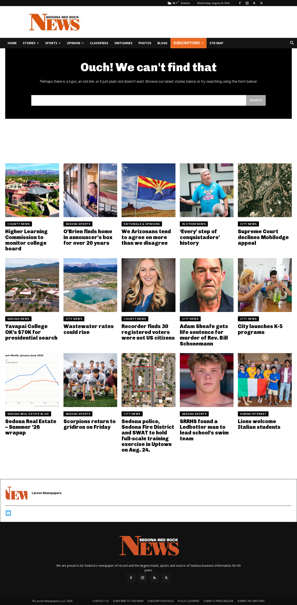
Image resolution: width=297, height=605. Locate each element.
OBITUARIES (123, 43)
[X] (261, 3)
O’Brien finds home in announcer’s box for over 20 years (87, 237)
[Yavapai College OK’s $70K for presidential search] (32, 285)
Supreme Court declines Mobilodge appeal (263, 237)
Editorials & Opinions (142, 224)
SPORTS (51, 43)
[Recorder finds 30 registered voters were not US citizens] (148, 285)
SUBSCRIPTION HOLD (161, 601)
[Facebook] (240, 3)
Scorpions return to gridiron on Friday (89, 424)
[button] (292, 43)
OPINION (73, 43)
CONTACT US (100, 601)
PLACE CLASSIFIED (188, 601)
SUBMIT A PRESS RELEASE (218, 601)
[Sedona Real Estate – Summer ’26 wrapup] (32, 380)
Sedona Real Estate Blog (28, 414)
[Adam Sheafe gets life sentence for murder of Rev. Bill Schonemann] (207, 285)
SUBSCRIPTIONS (187, 43)
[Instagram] (247, 3)
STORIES (29, 43)
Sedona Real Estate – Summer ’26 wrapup (30, 427)
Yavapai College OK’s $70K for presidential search (31, 332)
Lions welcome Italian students (259, 424)
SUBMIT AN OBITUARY (251, 601)
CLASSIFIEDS (99, 43)
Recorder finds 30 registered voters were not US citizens (148, 332)
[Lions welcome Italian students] (265, 380)
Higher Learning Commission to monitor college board (26, 240)
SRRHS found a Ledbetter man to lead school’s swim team (204, 430)
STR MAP (216, 43)
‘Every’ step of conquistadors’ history (200, 237)
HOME (12, 43)
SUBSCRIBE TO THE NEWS (128, 601)
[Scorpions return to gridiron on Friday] (90, 380)
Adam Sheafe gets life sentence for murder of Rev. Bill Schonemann (204, 335)
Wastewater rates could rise (88, 329)
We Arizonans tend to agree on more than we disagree (146, 237)
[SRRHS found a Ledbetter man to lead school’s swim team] (207, 380)
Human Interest (253, 414)
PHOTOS (144, 43)
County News (18, 224)
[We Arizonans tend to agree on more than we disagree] (148, 190)
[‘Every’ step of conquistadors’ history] (207, 190)
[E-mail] (8, 514)
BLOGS (162, 43)
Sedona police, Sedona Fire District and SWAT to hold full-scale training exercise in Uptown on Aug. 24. (148, 435)
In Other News (194, 224)
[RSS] (254, 3)
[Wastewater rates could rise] (90, 285)
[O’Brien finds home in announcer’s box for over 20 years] (90, 190)
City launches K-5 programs (260, 329)
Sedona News (18, 318)
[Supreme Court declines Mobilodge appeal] (265, 190)
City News (248, 224)
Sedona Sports (78, 224)
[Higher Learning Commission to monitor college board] (32, 190)
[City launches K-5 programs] (265, 285)
